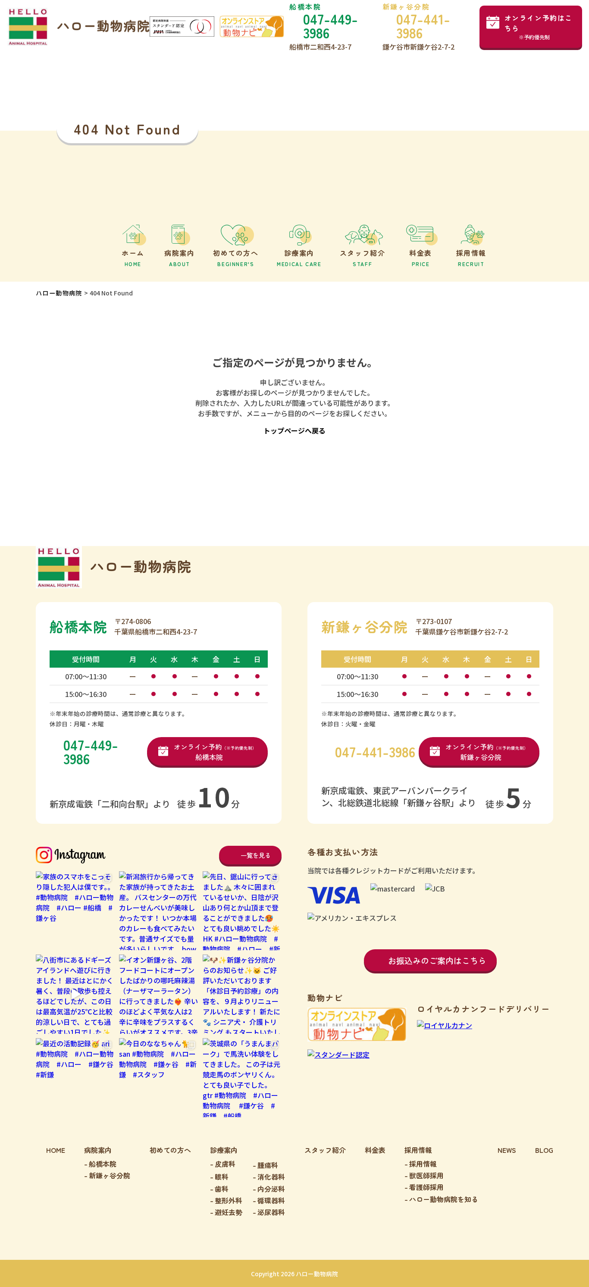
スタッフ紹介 (325, 1150)
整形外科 (228, 1200)
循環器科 (271, 1200)
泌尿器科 (271, 1212)
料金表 (375, 1150)
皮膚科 (225, 1163)
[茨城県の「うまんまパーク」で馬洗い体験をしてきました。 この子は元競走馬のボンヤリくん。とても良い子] (242, 1077)
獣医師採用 (426, 1175)
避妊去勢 (228, 1212)
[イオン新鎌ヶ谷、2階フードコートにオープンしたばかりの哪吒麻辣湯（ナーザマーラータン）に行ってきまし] (158, 993)
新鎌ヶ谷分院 (109, 1175)
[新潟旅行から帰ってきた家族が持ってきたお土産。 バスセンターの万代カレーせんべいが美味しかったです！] (158, 910)
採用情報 (423, 1163)
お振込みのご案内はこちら (437, 960)
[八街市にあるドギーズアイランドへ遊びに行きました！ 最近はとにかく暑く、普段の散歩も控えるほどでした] (75, 993)
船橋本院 (102, 1163)
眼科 (222, 1176)
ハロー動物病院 (59, 293)
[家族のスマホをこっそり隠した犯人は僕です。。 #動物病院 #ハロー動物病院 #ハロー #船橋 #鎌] (75, 910)
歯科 (222, 1188)
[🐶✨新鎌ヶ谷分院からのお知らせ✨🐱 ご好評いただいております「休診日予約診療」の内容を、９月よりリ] (242, 993)
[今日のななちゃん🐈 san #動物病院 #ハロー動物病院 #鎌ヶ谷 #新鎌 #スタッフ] (158, 1077)
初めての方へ (170, 1150)
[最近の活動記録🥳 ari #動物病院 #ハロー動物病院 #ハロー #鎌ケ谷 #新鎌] (75, 1077)
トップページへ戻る (294, 430)
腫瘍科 (267, 1165)
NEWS (507, 1150)
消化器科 (271, 1176)
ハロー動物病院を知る (443, 1199)
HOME (55, 1150)
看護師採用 (426, 1187)
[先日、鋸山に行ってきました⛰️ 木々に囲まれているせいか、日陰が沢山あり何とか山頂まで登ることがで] (242, 910)
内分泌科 (271, 1188)
